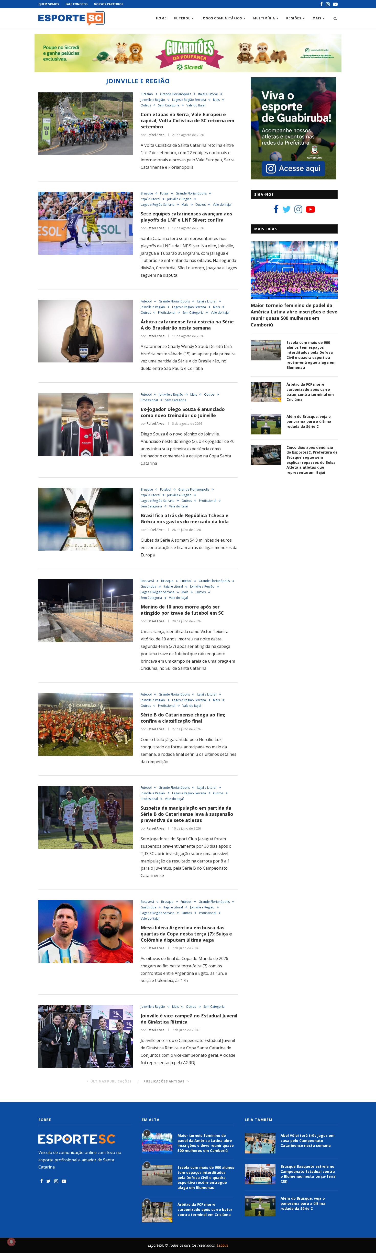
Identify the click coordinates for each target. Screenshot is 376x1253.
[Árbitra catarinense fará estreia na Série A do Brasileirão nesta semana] (85, 331)
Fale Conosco (76, 4)
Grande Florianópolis (175, 94)
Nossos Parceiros (108, 4)
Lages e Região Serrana (189, 100)
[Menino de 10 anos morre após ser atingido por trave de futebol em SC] (85, 610)
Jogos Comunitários (222, 18)
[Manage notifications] (11, 1242)
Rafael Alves (155, 135)
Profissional (166, 312)
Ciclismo (147, 94)
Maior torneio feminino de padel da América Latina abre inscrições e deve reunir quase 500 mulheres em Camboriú (294, 315)
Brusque (147, 193)
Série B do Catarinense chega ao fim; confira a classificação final (183, 718)
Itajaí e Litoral (208, 94)
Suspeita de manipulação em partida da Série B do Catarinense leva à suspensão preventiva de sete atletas (187, 814)
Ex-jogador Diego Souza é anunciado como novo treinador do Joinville (183, 412)
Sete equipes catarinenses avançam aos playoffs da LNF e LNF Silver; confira (186, 217)
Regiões (293, 18)
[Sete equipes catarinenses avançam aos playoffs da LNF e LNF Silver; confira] (85, 223)
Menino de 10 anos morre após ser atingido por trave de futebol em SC (182, 610)
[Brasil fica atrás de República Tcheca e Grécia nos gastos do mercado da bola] (85, 519)
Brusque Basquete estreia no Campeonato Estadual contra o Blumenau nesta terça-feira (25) (308, 1174)
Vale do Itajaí (195, 105)
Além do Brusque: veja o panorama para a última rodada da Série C (308, 421)
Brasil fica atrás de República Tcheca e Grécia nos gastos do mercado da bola (185, 518)
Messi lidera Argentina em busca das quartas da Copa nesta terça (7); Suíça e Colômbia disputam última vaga (186, 933)
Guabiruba (148, 586)
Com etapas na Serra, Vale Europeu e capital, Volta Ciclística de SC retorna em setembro (187, 120)
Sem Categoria (168, 105)
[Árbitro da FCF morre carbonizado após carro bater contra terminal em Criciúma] (266, 392)
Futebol (182, 18)
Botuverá (147, 581)
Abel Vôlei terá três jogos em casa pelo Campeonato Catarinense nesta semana (308, 1140)
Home (161, 18)
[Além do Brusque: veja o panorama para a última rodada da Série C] (266, 424)
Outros (146, 105)
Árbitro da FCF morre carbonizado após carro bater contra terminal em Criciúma (310, 392)
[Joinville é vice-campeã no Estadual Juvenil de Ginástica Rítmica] (85, 1036)
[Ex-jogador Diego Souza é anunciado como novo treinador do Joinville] (85, 424)
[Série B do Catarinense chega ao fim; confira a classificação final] (85, 724)
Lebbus (222, 1245)
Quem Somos (48, 4)
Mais (317, 18)
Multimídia (264, 18)
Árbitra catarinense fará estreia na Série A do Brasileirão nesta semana (187, 325)
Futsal (164, 193)
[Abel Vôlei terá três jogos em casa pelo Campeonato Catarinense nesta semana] (260, 1143)
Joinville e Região (153, 100)
